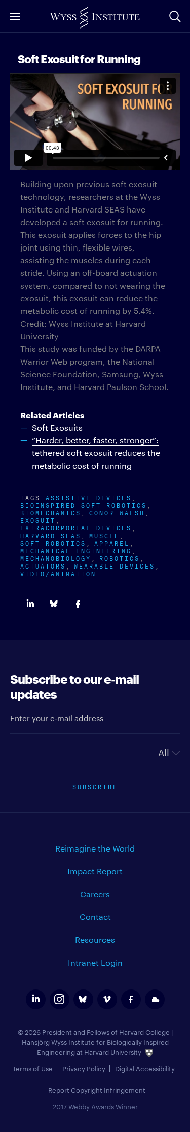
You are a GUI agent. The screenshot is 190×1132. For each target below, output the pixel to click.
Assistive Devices (89, 497)
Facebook (78, 604)
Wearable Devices (114, 565)
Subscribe (95, 786)
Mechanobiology (55, 557)
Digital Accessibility (145, 1068)
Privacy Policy (83, 1068)
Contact (95, 916)
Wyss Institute (95, 18)
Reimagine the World (95, 848)
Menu (15, 16)
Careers (95, 894)
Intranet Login (95, 962)
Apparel (112, 542)
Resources (95, 939)
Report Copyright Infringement (96, 1089)
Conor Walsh (117, 512)
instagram (59, 999)
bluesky (83, 999)
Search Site (175, 16)
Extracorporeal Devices (76, 527)
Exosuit (38, 519)
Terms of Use (33, 1068)
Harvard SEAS (50, 535)
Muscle (104, 535)
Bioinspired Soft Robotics (83, 504)
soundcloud (155, 999)
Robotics (119, 557)
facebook (131, 999)
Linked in (30, 604)
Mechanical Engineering (76, 550)
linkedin (36, 999)
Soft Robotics (53, 542)
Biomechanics (50, 512)
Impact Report (95, 871)
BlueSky (54, 604)
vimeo (107, 999)
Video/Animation (58, 573)
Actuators (43, 565)
